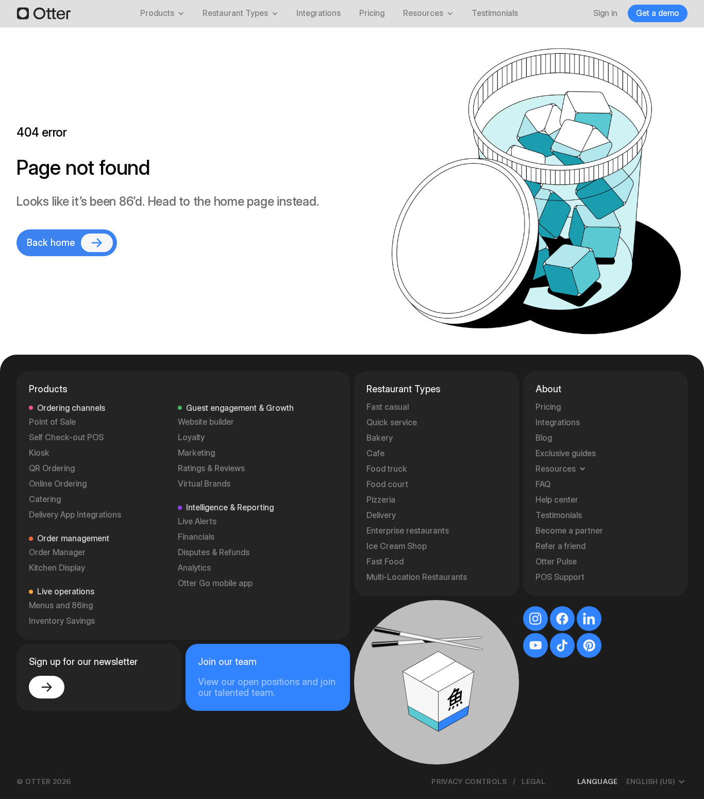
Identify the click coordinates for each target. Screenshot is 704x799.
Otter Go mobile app (215, 583)
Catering (45, 499)
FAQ (542, 484)
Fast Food (385, 562)
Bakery (379, 438)
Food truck (386, 469)
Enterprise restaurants (407, 531)
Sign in (605, 13)
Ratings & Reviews (211, 468)
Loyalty (191, 437)
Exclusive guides (565, 453)
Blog (543, 438)
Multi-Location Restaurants (416, 577)
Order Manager (57, 552)
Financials (196, 537)
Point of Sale (52, 422)
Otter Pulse (556, 562)
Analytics (194, 568)
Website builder (206, 422)
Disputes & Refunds (213, 552)
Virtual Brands (204, 484)
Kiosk (39, 453)
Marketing (196, 453)
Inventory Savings (62, 621)
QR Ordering (52, 468)
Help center (556, 500)
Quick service (391, 422)
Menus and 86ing (61, 605)
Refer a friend (560, 546)
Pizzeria (380, 500)
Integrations (318, 13)
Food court (387, 484)
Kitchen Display (57, 568)
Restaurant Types (235, 13)
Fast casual (387, 407)
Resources (423, 13)
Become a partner (569, 531)
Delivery (381, 515)
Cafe (375, 453)
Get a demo (657, 13)
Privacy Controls (469, 781)
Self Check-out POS (66, 437)
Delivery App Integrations (75, 515)
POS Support (559, 577)
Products (157, 13)
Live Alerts (197, 521)
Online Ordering (58, 484)
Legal (533, 781)
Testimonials (495, 13)
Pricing (371, 13)
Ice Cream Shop (396, 546)
